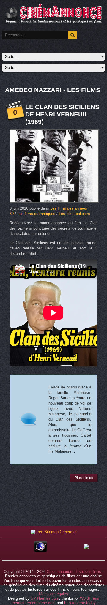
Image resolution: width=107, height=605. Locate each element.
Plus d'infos (84, 478)
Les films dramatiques (36, 213)
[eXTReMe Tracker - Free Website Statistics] (40, 551)
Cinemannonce (59, 571)
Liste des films (88, 571)
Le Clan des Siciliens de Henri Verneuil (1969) (62, 114)
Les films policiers (74, 213)
